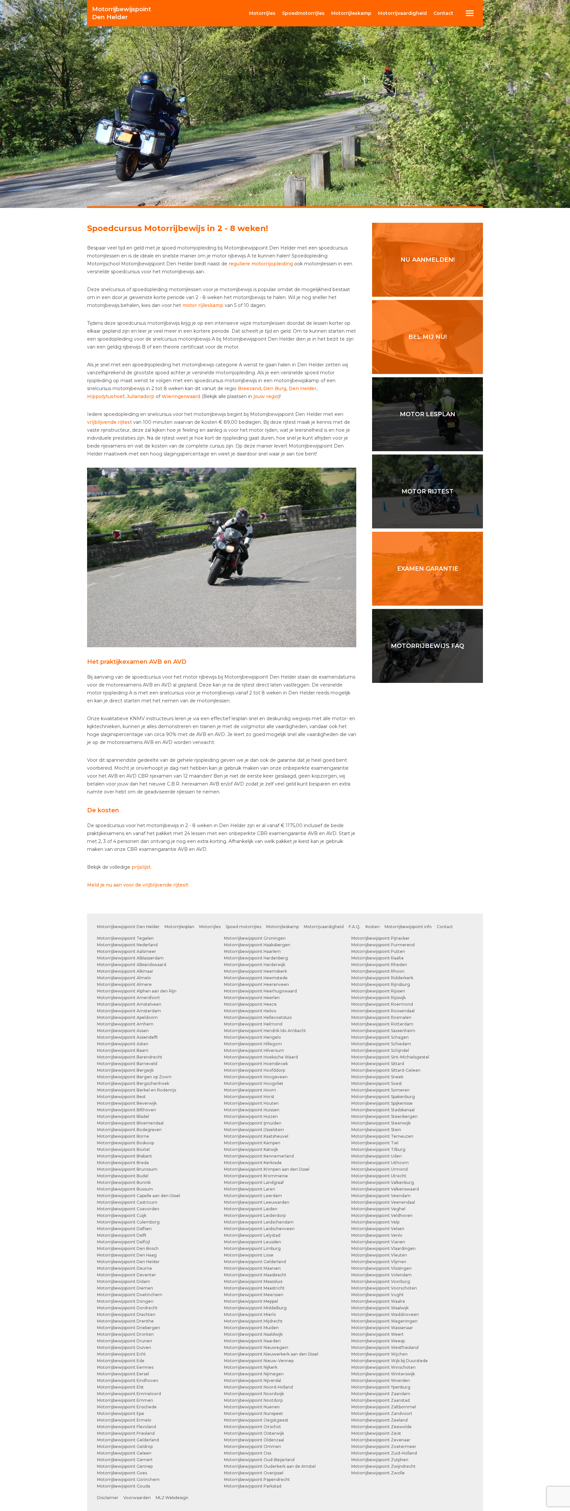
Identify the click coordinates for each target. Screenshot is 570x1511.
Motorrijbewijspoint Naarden (252, 1340)
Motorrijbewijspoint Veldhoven (382, 1215)
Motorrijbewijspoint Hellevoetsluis (258, 1017)
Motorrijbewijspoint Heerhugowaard (260, 991)
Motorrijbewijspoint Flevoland (126, 1426)
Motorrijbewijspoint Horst (249, 1096)
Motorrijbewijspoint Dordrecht (127, 1307)
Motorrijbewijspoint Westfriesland (385, 1347)
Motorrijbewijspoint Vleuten (379, 1255)
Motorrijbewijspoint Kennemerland (259, 1156)
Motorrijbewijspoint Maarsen (252, 1268)
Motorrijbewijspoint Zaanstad (380, 1400)
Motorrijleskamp (282, 926)
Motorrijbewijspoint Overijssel (253, 1472)
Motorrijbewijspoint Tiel (374, 1142)
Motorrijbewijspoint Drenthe (125, 1321)
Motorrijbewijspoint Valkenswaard (385, 1189)
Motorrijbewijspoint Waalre (378, 1301)
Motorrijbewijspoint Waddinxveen (385, 1314)
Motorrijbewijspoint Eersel (123, 1373)
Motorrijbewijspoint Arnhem (125, 1024)
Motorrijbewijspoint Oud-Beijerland (259, 1459)
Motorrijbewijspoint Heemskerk (255, 971)
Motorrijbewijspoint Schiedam (381, 1043)
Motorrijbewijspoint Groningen (255, 938)
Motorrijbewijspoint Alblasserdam (130, 958)
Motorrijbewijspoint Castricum (127, 1202)
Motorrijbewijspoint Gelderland (128, 1439)
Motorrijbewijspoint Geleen (124, 1453)
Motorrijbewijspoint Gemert (125, 1459)
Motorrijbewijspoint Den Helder (128, 926)
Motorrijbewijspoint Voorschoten (384, 1288)
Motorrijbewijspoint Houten (251, 1103)
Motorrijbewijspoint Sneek (377, 1076)
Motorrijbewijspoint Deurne (124, 1268)
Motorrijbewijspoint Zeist (376, 1433)
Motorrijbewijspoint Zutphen (379, 1459)
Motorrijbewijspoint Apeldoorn (127, 1017)
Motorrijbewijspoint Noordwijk (254, 1393)
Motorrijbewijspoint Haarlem (252, 951)
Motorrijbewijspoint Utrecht (378, 1175)
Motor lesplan (427, 414)
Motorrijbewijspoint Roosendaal (383, 1010)
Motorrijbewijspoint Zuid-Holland (384, 1453)
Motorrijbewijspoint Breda (123, 1162)
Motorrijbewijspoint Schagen (380, 1037)
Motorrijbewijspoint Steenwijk (381, 1123)
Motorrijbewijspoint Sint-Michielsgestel (390, 1057)
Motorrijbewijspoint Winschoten (383, 1367)
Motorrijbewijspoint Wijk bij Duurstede (389, 1360)
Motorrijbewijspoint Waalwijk (380, 1307)
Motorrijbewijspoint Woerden (380, 1380)
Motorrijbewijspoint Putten (378, 951)
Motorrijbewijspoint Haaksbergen (257, 944)
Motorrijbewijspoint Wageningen (384, 1321)
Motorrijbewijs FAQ (427, 646)
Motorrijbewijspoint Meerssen (253, 1294)
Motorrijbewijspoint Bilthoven (126, 1109)
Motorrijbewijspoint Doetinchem (129, 1294)
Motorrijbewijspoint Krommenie (256, 1175)
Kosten (372, 926)
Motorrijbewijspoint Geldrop (125, 1446)
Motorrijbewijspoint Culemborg (128, 1222)
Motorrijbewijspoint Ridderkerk (382, 977)
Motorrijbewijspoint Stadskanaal (383, 1109)
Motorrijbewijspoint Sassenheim (383, 1030)
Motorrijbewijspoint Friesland (126, 1433)
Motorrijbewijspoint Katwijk (251, 1149)
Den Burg (274, 388)
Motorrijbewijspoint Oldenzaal (254, 1439)
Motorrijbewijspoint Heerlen (252, 997)
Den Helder (121, 13)
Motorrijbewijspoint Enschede (127, 1406)
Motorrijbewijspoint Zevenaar (380, 1439)
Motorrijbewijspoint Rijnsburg (380, 984)
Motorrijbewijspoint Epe (120, 1413)
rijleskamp (351, 13)
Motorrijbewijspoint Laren (249, 1189)
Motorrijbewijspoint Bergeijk (125, 1070)
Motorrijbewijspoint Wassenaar (382, 1327)
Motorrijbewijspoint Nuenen (252, 1406)
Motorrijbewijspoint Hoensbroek (256, 1063)
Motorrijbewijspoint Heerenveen (256, 984)
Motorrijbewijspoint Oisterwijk (254, 1433)
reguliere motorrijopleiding (261, 264)
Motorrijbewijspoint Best (121, 1096)
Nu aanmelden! (427, 259)
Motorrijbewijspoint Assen (123, 1030)
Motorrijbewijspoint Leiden (250, 1208)
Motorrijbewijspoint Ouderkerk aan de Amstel (270, 1466)
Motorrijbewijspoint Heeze (250, 1004)
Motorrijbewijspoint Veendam (381, 1195)
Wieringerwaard (181, 396)
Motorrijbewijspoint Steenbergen (384, 1116)
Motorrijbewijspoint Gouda (123, 1486)
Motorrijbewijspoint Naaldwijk (253, 1334)
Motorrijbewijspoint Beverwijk (127, 1103)
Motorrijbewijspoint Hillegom (253, 1043)
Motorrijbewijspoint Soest (376, 1083)
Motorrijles (210, 926)
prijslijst (141, 867)
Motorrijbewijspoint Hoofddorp (254, 1070)
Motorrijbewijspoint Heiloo (250, 1010)
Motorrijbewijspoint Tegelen (125, 938)
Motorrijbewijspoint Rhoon (377, 971)
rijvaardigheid (402, 13)
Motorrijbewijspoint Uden (376, 1156)
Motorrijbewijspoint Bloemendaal (130, 1123)
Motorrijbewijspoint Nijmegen (254, 1373)
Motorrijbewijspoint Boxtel (123, 1149)
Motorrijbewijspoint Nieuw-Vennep (259, 1360)
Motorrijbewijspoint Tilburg (378, 1149)
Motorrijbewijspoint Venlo (376, 1235)
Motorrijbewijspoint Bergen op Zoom (134, 1076)
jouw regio (265, 396)
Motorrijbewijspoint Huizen (251, 1116)
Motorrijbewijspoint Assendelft (127, 1037)
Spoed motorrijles (243, 926)
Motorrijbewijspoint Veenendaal (383, 1202)
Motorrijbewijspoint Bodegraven (129, 1129)
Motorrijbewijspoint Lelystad (252, 1235)
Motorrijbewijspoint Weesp (378, 1340)
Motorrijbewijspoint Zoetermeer (383, 1446)
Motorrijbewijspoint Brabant (124, 1156)
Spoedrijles (303, 13)
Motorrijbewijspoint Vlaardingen (383, 1248)
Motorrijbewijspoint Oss (247, 1453)
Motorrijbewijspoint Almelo (124, 977)
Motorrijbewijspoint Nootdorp (253, 1400)
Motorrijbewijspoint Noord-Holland (258, 1387)
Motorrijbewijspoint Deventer (126, 1274)
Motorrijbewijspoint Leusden (252, 1241)
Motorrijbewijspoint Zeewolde (381, 1426)
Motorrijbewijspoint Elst (120, 1387)
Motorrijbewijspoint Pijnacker (380, 938)
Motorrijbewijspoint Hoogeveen (256, 1076)
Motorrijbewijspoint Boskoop (125, 1142)
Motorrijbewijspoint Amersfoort (128, 997)
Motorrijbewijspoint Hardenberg (256, 958)
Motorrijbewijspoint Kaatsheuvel (256, 1136)
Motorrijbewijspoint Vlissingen (381, 1268)
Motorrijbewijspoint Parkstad (252, 1486)
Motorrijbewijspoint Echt (121, 1354)
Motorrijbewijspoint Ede (120, 1360)
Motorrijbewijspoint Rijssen (378, 991)
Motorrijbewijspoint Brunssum (127, 1169)
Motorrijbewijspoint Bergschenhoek (133, 1083)
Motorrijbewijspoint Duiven (124, 1347)
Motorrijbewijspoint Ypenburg (380, 1387)
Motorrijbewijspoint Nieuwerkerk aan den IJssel (271, 1354)
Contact (443, 13)
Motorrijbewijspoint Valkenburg (382, 1182)
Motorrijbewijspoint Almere (124, 984)
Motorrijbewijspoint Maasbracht (255, 1274)
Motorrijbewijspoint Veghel (378, 1208)
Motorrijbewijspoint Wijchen (379, 1354)
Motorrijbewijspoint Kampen (252, 1142)
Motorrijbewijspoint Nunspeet (253, 1413)
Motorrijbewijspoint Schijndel (380, 1050)
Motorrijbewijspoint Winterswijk (383, 1373)
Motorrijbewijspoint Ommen (252, 1446)
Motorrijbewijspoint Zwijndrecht (383, 1466)
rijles (262, 13)
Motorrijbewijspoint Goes (122, 1472)
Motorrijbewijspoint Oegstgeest (256, 1420)
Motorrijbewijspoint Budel (122, 1175)
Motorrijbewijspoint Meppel (251, 1301)
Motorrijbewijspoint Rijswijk (378, 997)
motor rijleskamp (202, 305)
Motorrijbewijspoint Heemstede (256, 977)
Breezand (249, 388)
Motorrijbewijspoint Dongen (125, 1301)
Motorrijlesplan (179, 926)
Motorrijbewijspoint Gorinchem (128, 1479)
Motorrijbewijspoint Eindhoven (127, 1380)
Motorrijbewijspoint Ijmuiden (252, 1123)
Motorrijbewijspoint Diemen (125, 1288)
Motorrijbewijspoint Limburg (252, 1248)
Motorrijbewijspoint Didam (123, 1281)
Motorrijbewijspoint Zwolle (378, 1472)
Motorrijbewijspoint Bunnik (124, 1182)
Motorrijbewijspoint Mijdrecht (253, 1321)
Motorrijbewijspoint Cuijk (121, 1215)
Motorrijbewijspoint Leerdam (253, 1195)
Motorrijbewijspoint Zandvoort (381, 1413)
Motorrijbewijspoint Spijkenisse (382, 1103)
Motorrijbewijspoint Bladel (123, 1116)
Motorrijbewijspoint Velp (375, 1222)
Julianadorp (140, 396)
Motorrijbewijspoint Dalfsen (124, 1228)
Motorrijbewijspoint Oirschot (252, 1426)
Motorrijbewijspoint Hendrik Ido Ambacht (265, 1030)
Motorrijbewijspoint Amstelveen (129, 1004)
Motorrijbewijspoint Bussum (125, 1189)
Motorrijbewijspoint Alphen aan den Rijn (136, 991)
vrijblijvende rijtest (109, 422)
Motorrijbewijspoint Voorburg (380, 1281)
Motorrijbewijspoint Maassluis (253, 1281)
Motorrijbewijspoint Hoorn (250, 1090)
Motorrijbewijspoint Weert (377, 1334)
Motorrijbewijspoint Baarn (122, 1050)
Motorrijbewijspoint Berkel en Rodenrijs (136, 1090)
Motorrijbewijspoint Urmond (379, 1169)
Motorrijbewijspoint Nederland (127, 944)
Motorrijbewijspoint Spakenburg (383, 1096)
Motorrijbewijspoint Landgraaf (254, 1182)
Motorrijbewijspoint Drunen (124, 1340)
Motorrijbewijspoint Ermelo (124, 1420)
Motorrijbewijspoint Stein (376, 1129)
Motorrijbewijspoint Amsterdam (129, 1010)
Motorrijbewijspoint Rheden (379, 964)
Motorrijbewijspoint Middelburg (255, 1307)
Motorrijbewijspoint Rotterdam (382, 1024)
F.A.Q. (355, 926)
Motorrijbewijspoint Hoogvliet (253, 1083)
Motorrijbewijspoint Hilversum (254, 1050)
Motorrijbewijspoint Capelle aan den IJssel (138, 1195)
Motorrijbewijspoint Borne (123, 1136)
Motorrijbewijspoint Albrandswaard (131, 964)
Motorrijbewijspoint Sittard (377, 1063)
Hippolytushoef (105, 396)
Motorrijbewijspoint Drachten (126, 1314)
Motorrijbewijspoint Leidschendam (259, 1222)
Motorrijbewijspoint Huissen (251, 1109)
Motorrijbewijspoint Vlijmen (378, 1261)
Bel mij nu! (427, 337)
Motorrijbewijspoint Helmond (253, 1024)
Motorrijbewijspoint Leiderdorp (255, 1215)
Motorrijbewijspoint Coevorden (128, 1208)
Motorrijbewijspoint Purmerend (383, 944)
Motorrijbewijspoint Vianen (378, 1241)
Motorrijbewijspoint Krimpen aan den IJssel (266, 1169)
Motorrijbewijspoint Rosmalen (381, 1017)
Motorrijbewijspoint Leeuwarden (256, 1202)
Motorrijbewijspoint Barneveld (127, 1063)
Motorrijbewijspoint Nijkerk (250, 1367)
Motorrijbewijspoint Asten (122, 1043)
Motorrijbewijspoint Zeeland (379, 1420)
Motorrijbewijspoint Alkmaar (125, 971)
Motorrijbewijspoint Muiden (251, 1327)
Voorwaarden (137, 1497)
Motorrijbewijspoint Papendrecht (257, 1479)
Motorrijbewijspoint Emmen (125, 1400)
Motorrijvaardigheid (324, 926)
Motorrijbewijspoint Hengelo (252, 1037)
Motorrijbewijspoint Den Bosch (128, 1248)
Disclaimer (107, 1497)
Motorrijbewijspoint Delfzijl (123, 1241)
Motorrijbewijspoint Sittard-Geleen (386, 1070)
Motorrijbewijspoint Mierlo (250, 1314)
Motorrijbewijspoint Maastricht (254, 1288)
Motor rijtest (427, 491)
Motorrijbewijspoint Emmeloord (129, 1393)
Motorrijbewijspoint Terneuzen (382, 1136)
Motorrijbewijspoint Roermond (382, 1004)
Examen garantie (427, 568)
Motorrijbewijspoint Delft (121, 1235)
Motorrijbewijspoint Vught (377, 1294)
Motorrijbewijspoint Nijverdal (252, 1380)
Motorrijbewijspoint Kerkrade (253, 1162)
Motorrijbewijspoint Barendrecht (129, 1057)
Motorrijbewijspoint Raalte (377, 958)
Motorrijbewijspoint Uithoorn (380, 1162)
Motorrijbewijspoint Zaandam (380, 1393)
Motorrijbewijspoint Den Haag (127, 1255)
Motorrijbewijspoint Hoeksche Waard (261, 1057)
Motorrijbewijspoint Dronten (125, 1334)
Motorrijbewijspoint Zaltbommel (383, 1406)
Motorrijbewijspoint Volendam (381, 1274)
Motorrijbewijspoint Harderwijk (254, 964)
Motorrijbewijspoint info (408, 926)
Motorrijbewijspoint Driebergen (128, 1327)
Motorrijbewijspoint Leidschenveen (259, 1228)
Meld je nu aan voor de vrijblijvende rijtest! (137, 885)
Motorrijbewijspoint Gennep (125, 1466)
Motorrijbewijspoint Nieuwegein (256, 1347)
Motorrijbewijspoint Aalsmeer (126, 951)
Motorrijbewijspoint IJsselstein (254, 1129)
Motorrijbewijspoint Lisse (248, 1255)
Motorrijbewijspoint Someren (380, 1090)
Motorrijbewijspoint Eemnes (125, 1367)
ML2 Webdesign (172, 1497)
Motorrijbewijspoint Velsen (377, 1228)
